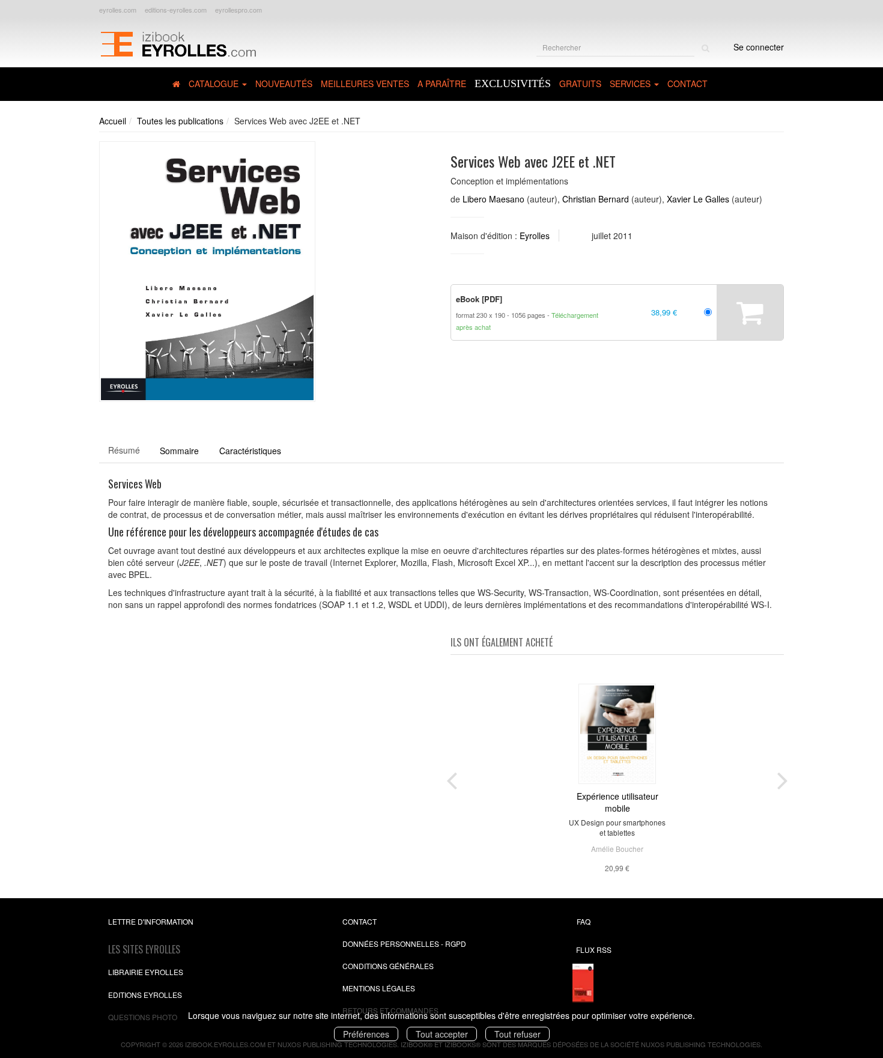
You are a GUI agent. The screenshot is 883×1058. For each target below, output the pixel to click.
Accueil (112, 121)
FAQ (583, 921)
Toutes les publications (180, 121)
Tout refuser (517, 1034)
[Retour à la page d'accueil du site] (178, 42)
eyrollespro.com (238, 9)
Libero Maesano (493, 199)
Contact (687, 84)
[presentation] (452, 778)
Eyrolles (535, 236)
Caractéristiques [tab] (250, 451)
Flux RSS (593, 949)
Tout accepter (442, 1034)
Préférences (366, 1034)
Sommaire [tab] (179, 451)
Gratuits (580, 84)
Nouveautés (283, 84)
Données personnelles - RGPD (404, 943)
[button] (207, 272)
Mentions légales (378, 988)
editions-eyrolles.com (176, 9)
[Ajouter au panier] (750, 312)
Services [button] (631, 84)
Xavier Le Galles (698, 199)
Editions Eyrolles (145, 995)
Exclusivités (513, 84)
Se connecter (758, 47)
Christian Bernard (595, 199)
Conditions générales (388, 966)
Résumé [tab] (124, 450)
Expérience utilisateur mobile (617, 802)
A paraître (441, 84)
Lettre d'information (150, 921)
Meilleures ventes (365, 84)
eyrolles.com (117, 9)
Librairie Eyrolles (145, 972)
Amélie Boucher (617, 849)
